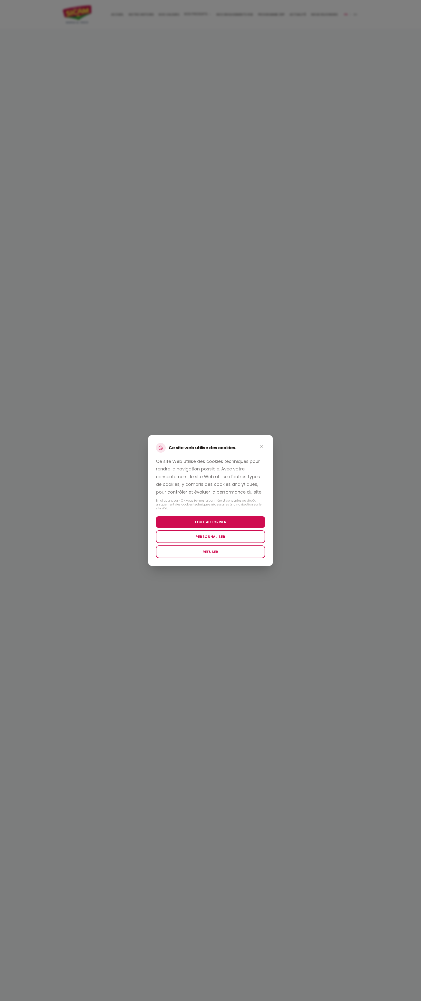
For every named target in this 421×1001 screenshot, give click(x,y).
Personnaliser (210, 536)
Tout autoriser (210, 522)
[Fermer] (261, 446)
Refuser (210, 551)
